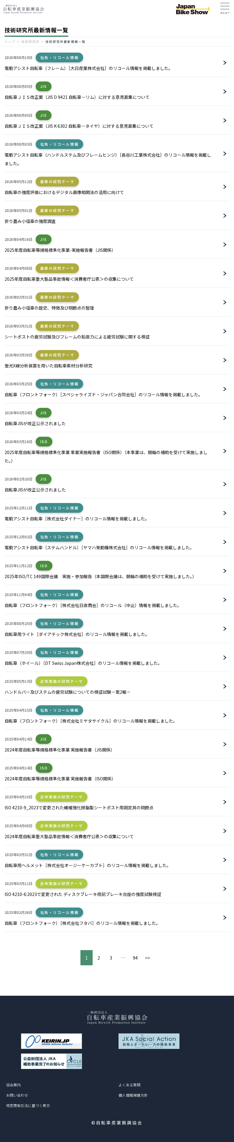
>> (147, 958)
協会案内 (13, 1084)
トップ (10, 41)
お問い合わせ (17, 1095)
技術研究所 (30, 41)
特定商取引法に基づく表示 (28, 1105)
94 (135, 958)
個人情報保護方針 (133, 1095)
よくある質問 (129, 1084)
